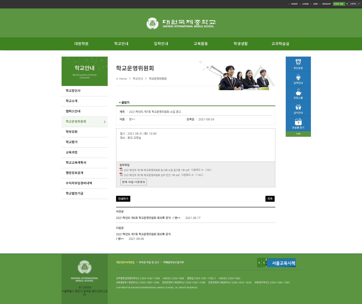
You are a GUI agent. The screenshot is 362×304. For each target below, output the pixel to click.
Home (123, 78)
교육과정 (72, 152)
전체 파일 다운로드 (133, 181)
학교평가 (72, 142)
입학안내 (161, 44)
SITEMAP (326, 4)
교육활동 (201, 44)
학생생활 (241, 44)
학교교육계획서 (76, 163)
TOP (298, 134)
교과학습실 (280, 44)
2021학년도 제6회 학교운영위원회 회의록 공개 (143, 218)
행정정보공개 (74, 173)
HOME (294, 4)
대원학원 (81, 44)
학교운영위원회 (76, 121)
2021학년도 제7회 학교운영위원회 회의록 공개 (143, 234)
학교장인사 (73, 91)
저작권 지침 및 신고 (149, 262)
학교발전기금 (74, 193)
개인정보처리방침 (125, 262)
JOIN (315, 4)
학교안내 (121, 44)
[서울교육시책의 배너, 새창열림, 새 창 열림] (283, 259)
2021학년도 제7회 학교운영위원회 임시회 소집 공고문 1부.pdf (156, 170)
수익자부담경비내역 (79, 183)
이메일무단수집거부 (173, 262)
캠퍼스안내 (73, 111)
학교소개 (72, 101)
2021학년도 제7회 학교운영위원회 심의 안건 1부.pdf (152, 175)
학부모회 (72, 132)
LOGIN (305, 4)
